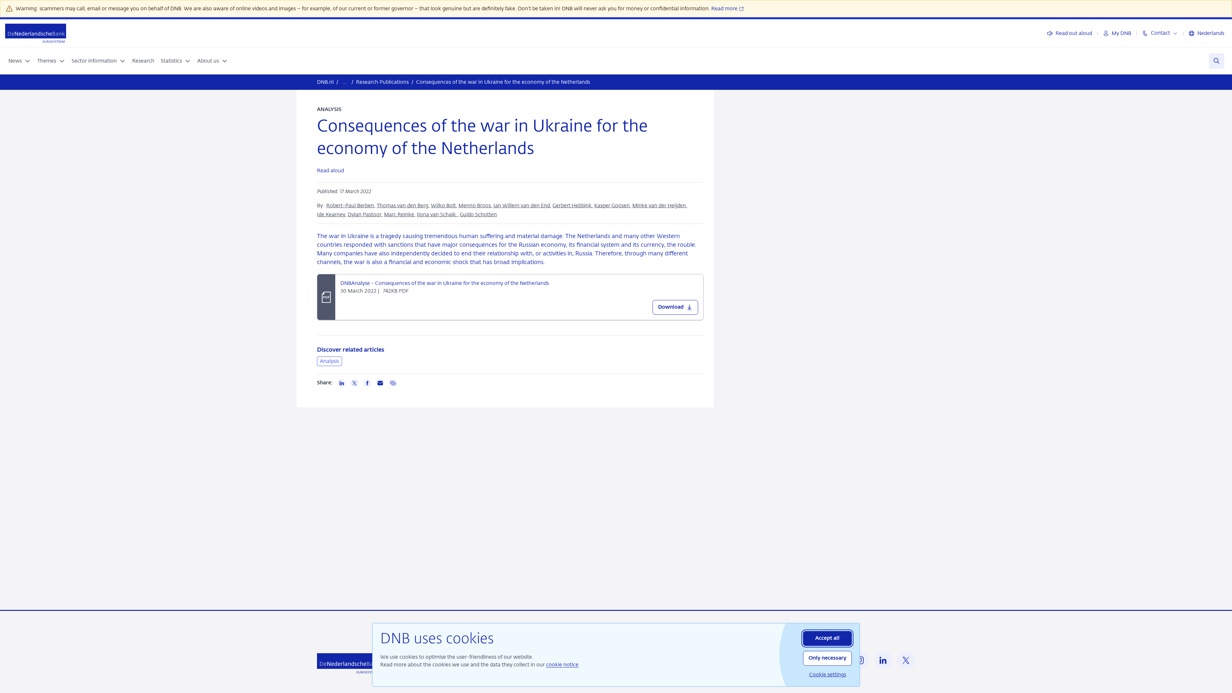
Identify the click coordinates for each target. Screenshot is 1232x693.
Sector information (94, 61)
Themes (46, 61)
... (345, 82)
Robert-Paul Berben (350, 205)
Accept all (827, 638)
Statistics (171, 61)
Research (143, 61)
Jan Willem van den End (521, 205)
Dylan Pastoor (364, 214)
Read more (725, 8)
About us (208, 61)
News (15, 61)
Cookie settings (827, 675)
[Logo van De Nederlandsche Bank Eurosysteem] (35, 33)
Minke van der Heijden (659, 205)
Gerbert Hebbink (572, 205)
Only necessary (827, 658)
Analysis (329, 361)
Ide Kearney (331, 214)
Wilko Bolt (443, 205)
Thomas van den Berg (402, 205)
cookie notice (562, 665)
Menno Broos (474, 205)
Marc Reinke (399, 214)
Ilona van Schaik (437, 214)
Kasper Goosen (612, 205)
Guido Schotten (478, 214)
